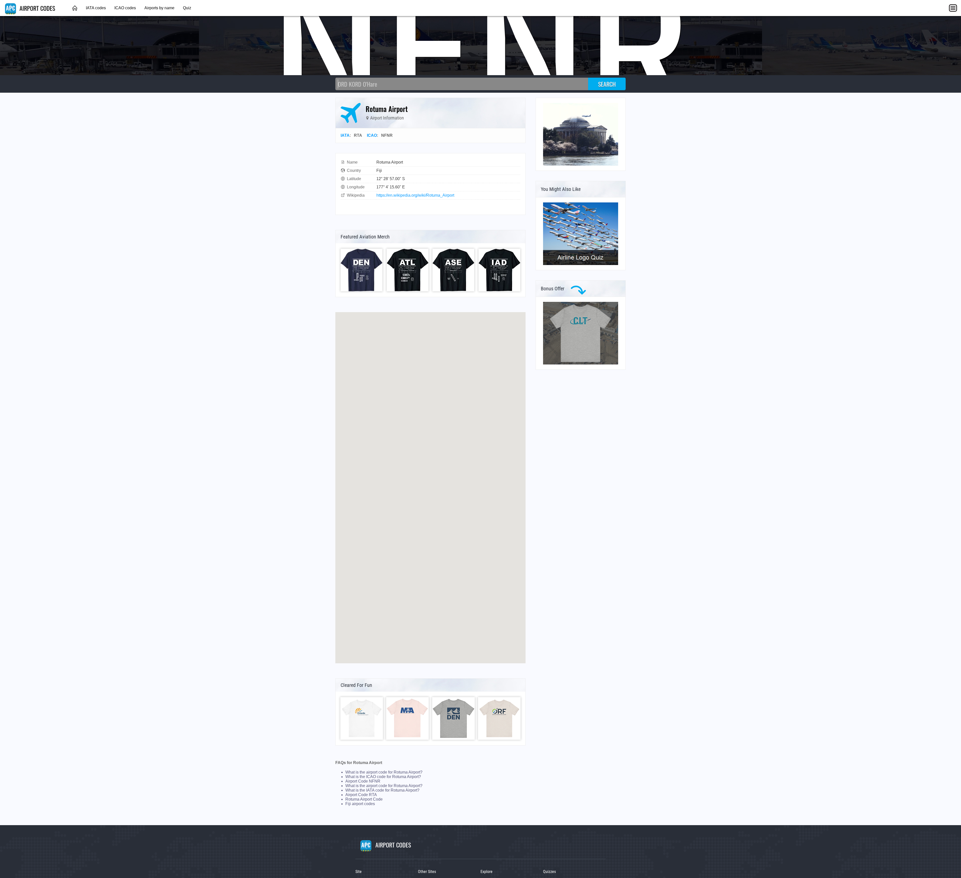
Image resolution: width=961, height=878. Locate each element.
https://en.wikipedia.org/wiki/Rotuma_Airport (415, 195)
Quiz (187, 8)
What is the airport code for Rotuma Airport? (383, 772)
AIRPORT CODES (36, 8)
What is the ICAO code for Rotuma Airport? (383, 777)
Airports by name (159, 8)
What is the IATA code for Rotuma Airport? (382, 790)
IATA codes (96, 8)
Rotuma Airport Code (364, 799)
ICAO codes (125, 8)
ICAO (372, 135)
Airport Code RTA (361, 795)
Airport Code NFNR (362, 781)
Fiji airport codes (360, 804)
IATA (345, 135)
